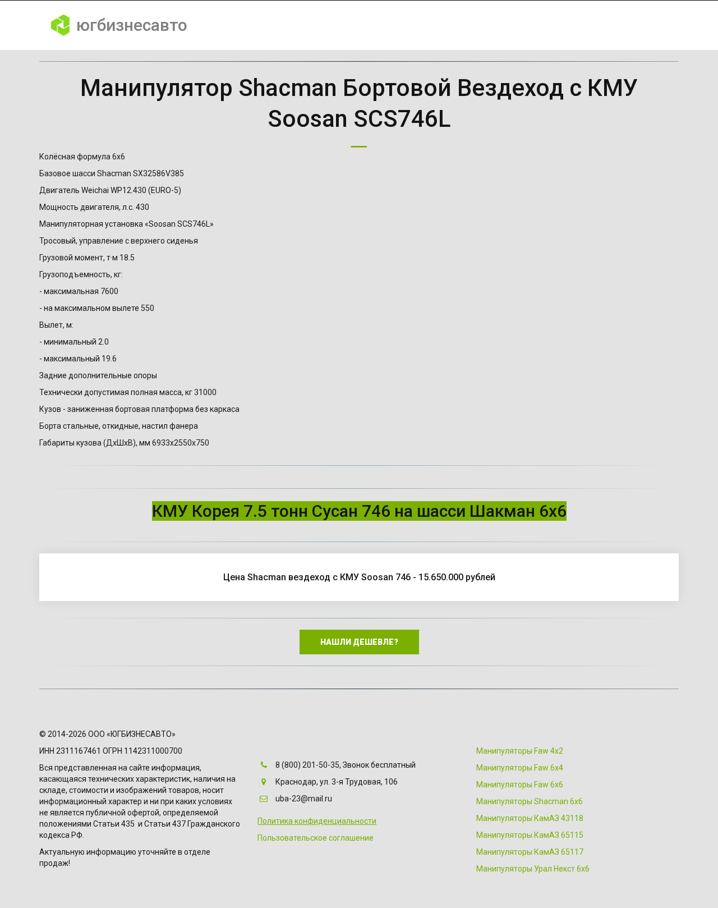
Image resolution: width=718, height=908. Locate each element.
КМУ (432, 25)
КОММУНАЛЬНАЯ (292, 25)
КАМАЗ (510, 25)
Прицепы (601, 25)
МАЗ (552, 25)
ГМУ (469, 25)
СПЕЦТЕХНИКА (375, 25)
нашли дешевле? (359, 642)
